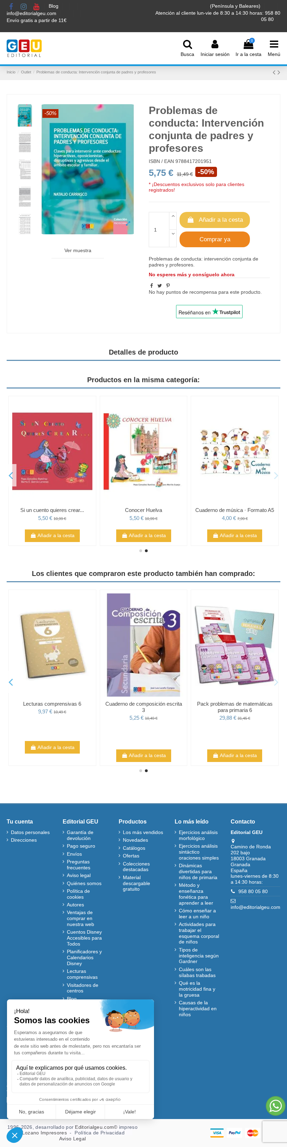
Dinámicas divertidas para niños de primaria (198, 871)
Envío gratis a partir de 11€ (36, 20)
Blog (54, 6)
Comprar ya (215, 239)
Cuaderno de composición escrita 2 (200, 707)
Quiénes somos (84, 883)
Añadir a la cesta (221, 219)
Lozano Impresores (44, 1132)
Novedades (135, 840)
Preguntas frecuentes (78, 864)
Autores (75, 904)
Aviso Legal (72, 1138)
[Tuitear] (160, 285)
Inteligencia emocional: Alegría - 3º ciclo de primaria (109, 513)
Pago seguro (81, 846)
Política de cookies (78, 894)
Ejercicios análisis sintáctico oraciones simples (199, 852)
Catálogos (134, 848)
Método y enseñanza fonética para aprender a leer (196, 893)
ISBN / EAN (161, 161)
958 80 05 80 (253, 891)
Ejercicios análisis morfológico (198, 835)
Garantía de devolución (80, 835)
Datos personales (30, 832)
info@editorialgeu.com (32, 13)
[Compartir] (151, 285)
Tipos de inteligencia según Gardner (199, 955)
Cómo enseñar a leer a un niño (197, 913)
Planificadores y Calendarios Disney (84, 957)
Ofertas (131, 856)
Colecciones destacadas (136, 866)
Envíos (74, 854)
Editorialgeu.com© (96, 1127)
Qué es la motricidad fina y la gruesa (197, 989)
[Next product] (279, 72)
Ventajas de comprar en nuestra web (80, 918)
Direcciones (24, 840)
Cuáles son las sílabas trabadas (197, 972)
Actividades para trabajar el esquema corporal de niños (199, 933)
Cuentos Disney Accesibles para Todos (84, 938)
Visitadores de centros (82, 988)
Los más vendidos (143, 832)
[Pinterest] (168, 285)
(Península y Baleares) (236, 6)
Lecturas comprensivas (82, 974)
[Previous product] (275, 72)
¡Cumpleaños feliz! (200, 510)
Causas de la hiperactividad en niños (198, 1008)
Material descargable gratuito (136, 883)
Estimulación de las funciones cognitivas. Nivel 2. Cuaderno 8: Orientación (109, 710)
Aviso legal (79, 875)
